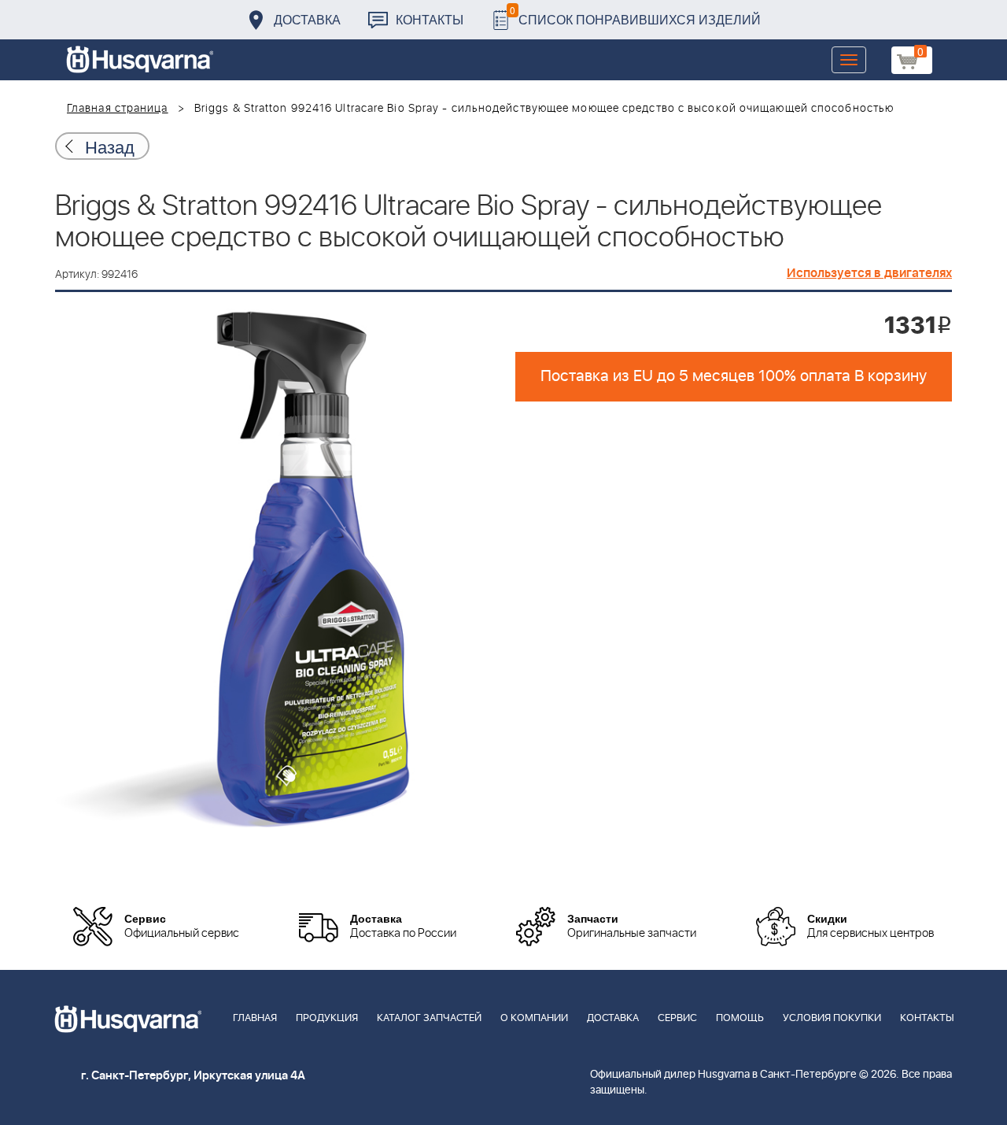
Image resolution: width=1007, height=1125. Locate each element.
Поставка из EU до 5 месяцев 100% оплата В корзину (733, 376)
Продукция (327, 1018)
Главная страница (117, 109)
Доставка (307, 19)
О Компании (534, 1018)
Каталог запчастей (429, 1018)
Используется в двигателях (869, 273)
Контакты (429, 19)
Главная (255, 1018)
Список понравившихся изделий (635, 15)
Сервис (677, 1018)
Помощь (740, 1018)
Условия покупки (832, 1018)
